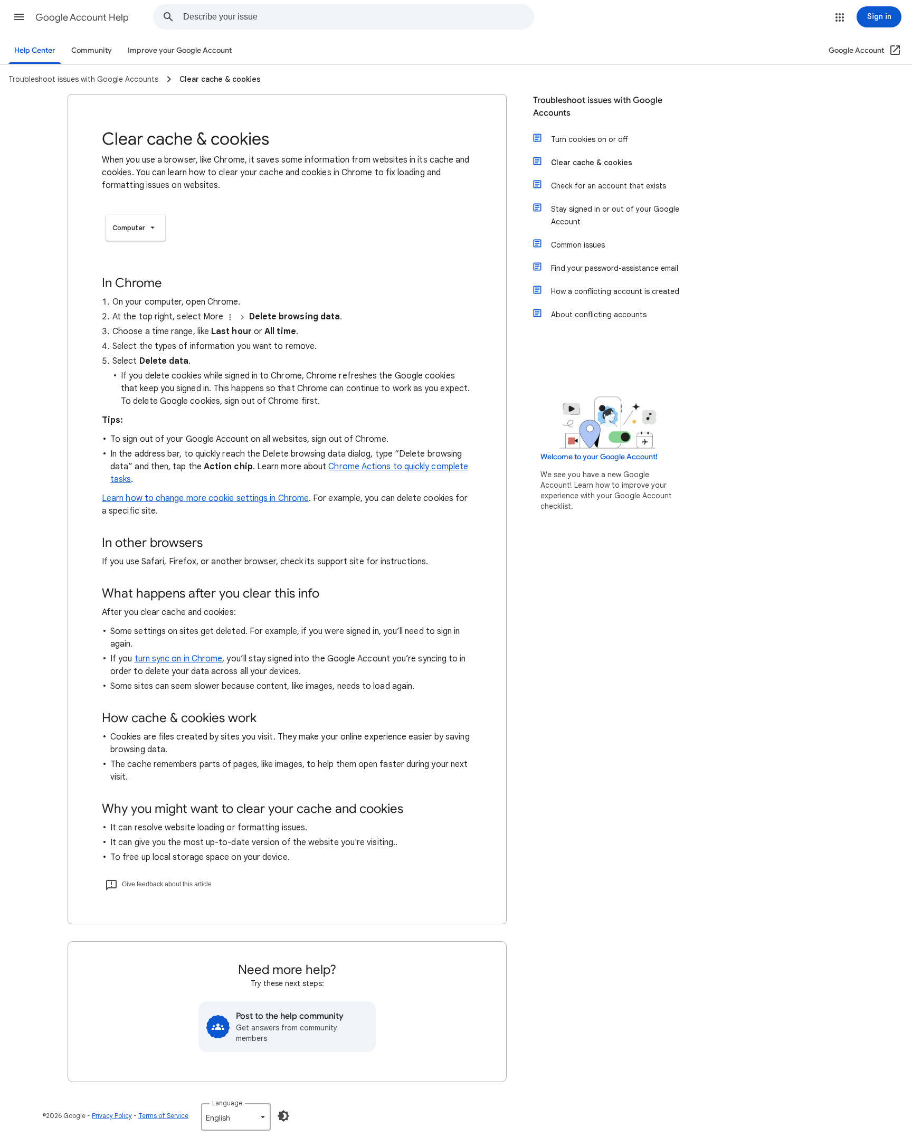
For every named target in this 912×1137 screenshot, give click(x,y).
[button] (19, 17)
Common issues (578, 245)
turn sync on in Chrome (179, 658)
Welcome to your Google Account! (599, 456)
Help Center (34, 50)
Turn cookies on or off (589, 139)
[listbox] (135, 228)
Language (227, 1103)
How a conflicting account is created (615, 291)
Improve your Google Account (180, 50)
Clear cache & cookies (591, 162)
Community (91, 50)
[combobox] (358, 17)
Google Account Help (82, 17)
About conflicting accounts (599, 314)
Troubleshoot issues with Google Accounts (597, 106)
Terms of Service (163, 1116)
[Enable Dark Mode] (283, 1116)
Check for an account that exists (608, 186)
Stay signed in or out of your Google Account (615, 215)
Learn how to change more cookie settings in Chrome (205, 498)
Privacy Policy (112, 1116)
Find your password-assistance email (614, 268)
